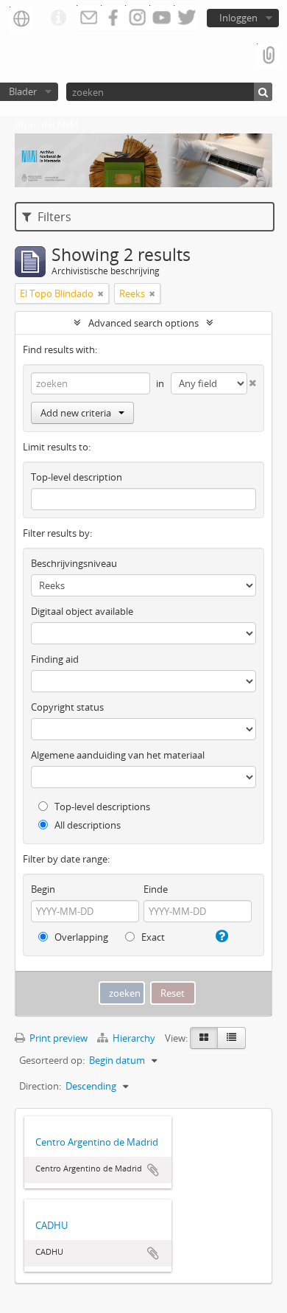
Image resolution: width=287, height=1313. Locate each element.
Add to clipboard (153, 1170)
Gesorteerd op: (52, 1060)
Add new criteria (75, 412)
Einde (156, 889)
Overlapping (80, 937)
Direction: (40, 1086)
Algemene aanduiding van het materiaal (118, 755)
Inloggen (238, 17)
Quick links (58, 18)
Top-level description (76, 477)
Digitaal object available (82, 611)
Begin (43, 889)
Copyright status (67, 707)
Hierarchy (133, 1038)
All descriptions (86, 825)
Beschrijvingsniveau (74, 563)
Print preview (57, 1038)
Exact (152, 937)
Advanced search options (143, 323)
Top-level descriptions (101, 806)
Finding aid (55, 659)
